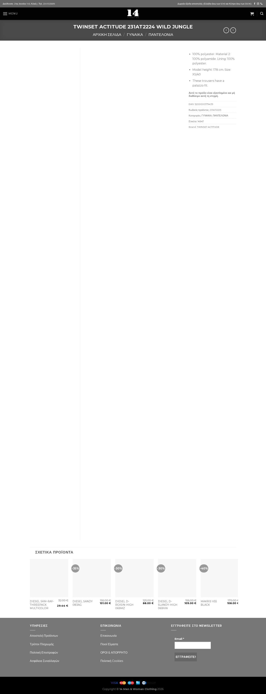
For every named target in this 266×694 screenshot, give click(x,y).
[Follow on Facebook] (255, 4)
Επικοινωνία (108, 635)
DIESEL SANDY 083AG (83, 603)
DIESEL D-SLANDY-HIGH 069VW (167, 605)
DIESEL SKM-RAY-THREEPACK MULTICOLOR (42, 605)
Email (179, 639)
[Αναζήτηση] (261, 13)
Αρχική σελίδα (107, 34)
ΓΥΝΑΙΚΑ (135, 34)
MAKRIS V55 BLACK (209, 603)
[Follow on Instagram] (258, 4)
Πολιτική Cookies (111, 661)
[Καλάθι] (252, 14)
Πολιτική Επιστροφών (44, 652)
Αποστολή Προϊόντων (44, 635)
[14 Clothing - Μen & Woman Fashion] (133, 13)
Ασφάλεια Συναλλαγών (44, 661)
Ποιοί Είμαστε (109, 644)
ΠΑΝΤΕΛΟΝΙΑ (161, 34)
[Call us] (261, 4)
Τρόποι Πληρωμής (42, 644)
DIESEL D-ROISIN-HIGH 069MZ (124, 605)
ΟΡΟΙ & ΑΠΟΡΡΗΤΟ (113, 652)
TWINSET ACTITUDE (208, 127)
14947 (201, 121)
